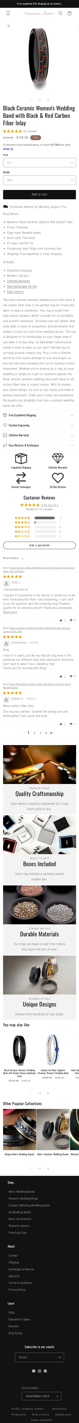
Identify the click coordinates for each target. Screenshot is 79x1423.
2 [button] (34, 733)
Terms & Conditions (20, 1283)
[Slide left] (31, 100)
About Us (14, 1276)
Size (5, 154)
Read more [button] (10, 612)
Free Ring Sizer (18, 1232)
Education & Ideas (19, 1319)
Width (6, 172)
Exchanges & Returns (21, 1269)
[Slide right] (48, 100)
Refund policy (59, 1409)
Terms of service (40, 1414)
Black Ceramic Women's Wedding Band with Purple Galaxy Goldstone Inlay (19, 1073)
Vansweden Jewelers (32, 1409)
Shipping (14, 1262)
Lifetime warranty (18, 281)
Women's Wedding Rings (23, 1198)
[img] (12, 576)
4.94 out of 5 (49, 505)
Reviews (14, 1326)
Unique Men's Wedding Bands (20, 1154)
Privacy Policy (17, 1289)
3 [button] (41, 733)
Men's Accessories (20, 1219)
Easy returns (15, 291)
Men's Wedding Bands (22, 1191)
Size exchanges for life (22, 286)
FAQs (12, 1312)
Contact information (41, 1420)
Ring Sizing (15, 1333)
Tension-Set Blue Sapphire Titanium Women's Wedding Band (53, 1072)
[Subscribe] (59, 1357)
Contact (13, 1255)
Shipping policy (63, 1414)
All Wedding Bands (20, 1212)
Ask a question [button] (39, 545)
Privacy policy (19, 1414)
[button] (8, 13)
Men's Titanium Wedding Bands (53, 1154)
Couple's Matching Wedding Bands (29, 1205)
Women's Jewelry (19, 1226)
